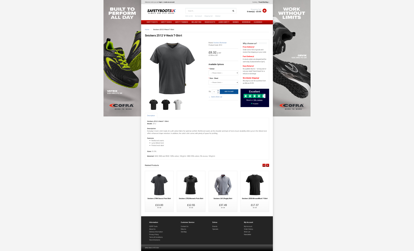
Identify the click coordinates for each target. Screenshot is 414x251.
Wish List (247, 232)
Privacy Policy (154, 234)
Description (151, 115)
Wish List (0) (189, 16)
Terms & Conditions (156, 237)
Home (147, 29)
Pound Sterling (263, 2)
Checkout (217, 16)
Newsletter (247, 234)
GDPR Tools (153, 226)
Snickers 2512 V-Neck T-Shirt (163, 29)
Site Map (184, 232)
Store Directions (154, 240)
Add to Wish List (216, 97)
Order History (248, 229)
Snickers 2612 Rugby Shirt (223, 198)
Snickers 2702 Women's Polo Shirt (191, 198)
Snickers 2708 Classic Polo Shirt (159, 198)
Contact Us (184, 226)
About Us (152, 229)
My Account (198, 16)
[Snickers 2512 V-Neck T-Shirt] (172, 95)
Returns (183, 229)
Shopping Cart (208, 16)
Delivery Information (156, 232)
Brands (214, 226)
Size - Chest (214, 78)
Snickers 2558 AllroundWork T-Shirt (255, 198)
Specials (215, 229)
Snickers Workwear (220, 43)
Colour (212, 69)
